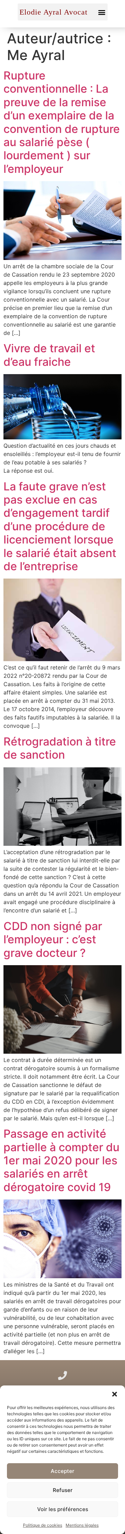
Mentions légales (82, 1525)
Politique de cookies (42, 1525)
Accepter (62, 1471)
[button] (114, 1394)
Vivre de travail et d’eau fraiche (49, 355)
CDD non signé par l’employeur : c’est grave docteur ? (52, 939)
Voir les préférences (62, 1509)
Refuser (63, 1490)
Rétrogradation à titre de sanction (59, 748)
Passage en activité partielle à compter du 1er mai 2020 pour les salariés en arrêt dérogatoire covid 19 (61, 1160)
